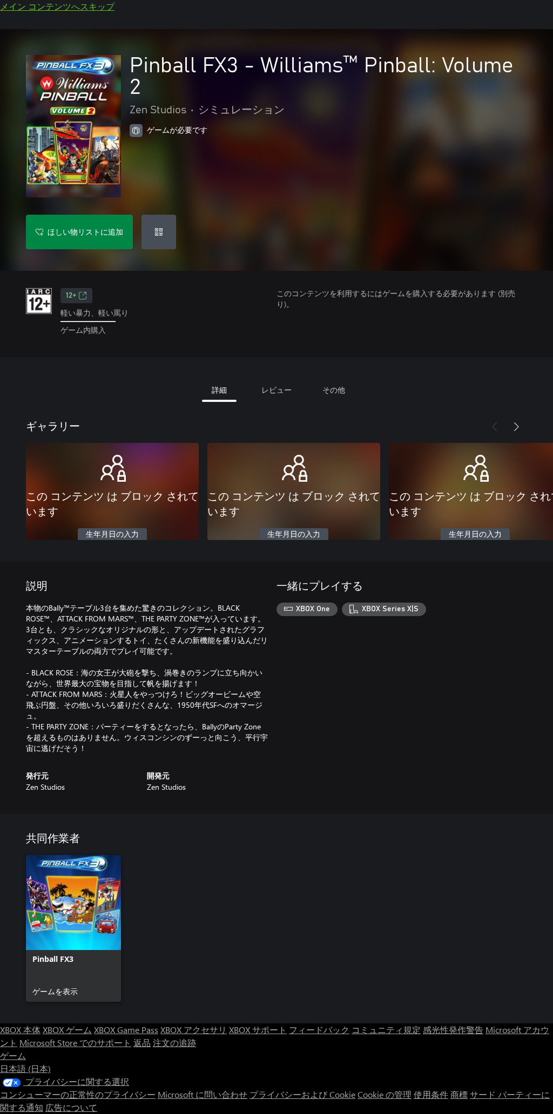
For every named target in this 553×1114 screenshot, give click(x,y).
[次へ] (516, 426)
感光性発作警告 (453, 1029)
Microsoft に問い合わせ (202, 1094)
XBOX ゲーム (67, 1029)
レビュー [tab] (276, 390)
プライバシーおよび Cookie (302, 1094)
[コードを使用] (158, 232)
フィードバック (319, 1029)
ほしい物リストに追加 (85, 232)
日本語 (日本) (25, 1068)
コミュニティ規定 (386, 1029)
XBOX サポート (258, 1029)
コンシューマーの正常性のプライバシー (78, 1094)
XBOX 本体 (20, 1029)
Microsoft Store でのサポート (75, 1042)
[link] (73, 928)
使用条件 (431, 1094)
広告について (71, 1107)
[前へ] (494, 426)
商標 (459, 1094)
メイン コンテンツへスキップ (57, 6)
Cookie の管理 (385, 1094)
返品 (142, 1042)
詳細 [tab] (219, 390)
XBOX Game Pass (126, 1029)
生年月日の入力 (112, 534)
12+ (71, 295)
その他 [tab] (333, 390)
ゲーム (13, 1055)
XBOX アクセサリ (193, 1029)
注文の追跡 (174, 1042)
